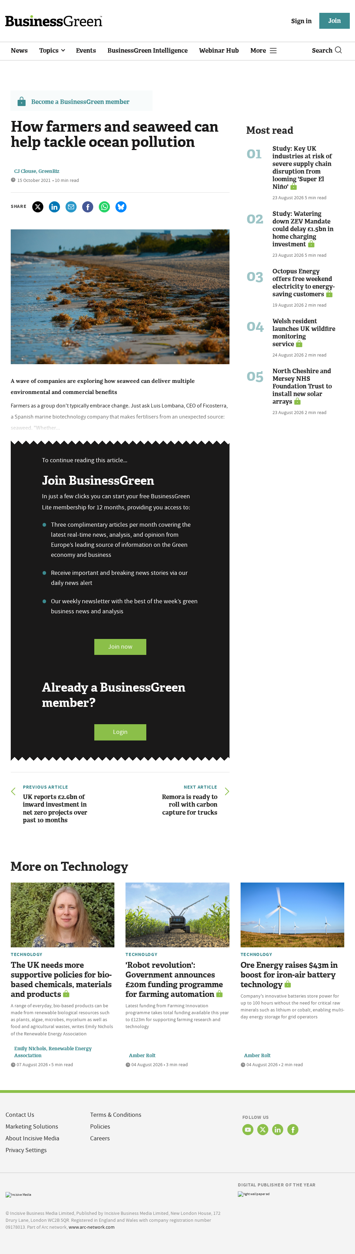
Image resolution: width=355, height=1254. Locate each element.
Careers (100, 1138)
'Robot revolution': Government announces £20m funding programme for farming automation (174, 979)
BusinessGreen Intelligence (147, 50)
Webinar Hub (219, 50)
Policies (100, 1127)
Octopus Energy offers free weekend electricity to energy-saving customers (303, 282)
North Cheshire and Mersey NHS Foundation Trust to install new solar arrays (302, 386)
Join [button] (334, 21)
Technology (26, 954)
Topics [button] (49, 50)
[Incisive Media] (18, 1194)
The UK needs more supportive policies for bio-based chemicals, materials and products (61, 979)
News (19, 50)
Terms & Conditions (115, 1115)
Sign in (301, 21)
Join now (120, 647)
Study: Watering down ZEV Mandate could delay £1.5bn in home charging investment (303, 229)
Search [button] (322, 50)
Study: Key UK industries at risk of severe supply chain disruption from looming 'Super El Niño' (302, 167)
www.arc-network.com (92, 1227)
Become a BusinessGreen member (80, 102)
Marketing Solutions (32, 1127)
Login (120, 732)
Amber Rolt (142, 1055)
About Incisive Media (32, 1138)
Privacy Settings (26, 1150)
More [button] (258, 50)
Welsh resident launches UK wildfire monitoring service (303, 332)
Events (86, 50)
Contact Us (20, 1115)
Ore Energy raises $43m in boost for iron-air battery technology (289, 975)
